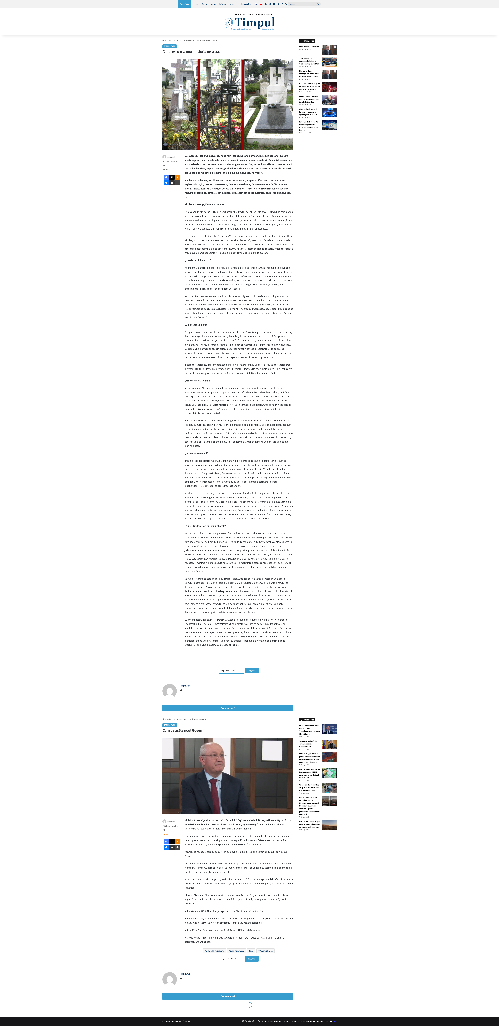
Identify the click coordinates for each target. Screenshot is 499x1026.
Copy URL (251, 670)
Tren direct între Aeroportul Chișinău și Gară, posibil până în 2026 (309, 61)
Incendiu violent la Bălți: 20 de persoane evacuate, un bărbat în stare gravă (309, 86)
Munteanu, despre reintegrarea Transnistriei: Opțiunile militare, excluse (309, 74)
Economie (233, 4)
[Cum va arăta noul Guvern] (329, 50)
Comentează (228, 708)
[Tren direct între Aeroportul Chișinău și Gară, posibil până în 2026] (329, 62)
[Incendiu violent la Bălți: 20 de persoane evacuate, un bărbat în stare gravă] (329, 87)
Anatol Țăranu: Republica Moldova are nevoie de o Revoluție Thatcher (309, 99)
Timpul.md (171, 157)
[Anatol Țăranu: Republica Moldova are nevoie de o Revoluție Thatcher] (329, 100)
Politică (195, 4)
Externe (222, 4)
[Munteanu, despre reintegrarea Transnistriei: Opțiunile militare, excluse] (329, 74)
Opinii (204, 4)
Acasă (167, 40)
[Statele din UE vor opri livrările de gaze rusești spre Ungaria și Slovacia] (329, 112)
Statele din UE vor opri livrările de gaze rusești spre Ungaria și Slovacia (308, 112)
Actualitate (184, 4)
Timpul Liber (246, 4)
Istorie (213, 4)
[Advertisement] (318, 179)
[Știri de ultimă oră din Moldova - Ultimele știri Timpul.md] (249, 21)
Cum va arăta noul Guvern (309, 46)
